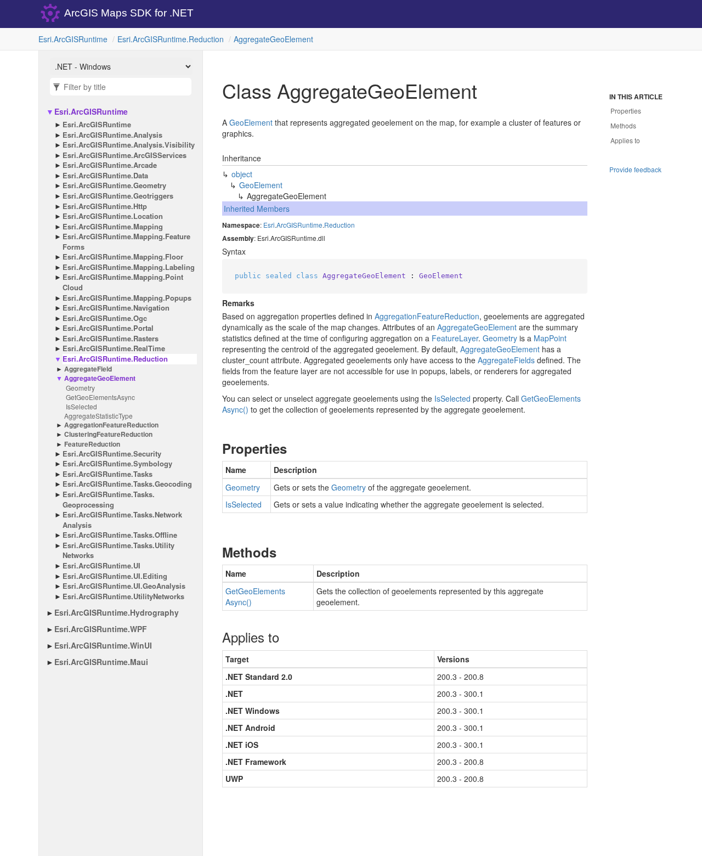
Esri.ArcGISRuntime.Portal (108, 328)
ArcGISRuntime (299, 224)
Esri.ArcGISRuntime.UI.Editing (115, 576)
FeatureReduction (92, 444)
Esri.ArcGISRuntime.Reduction (170, 38)
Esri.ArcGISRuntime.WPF (100, 628)
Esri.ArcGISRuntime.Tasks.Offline (120, 535)
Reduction (339, 224)
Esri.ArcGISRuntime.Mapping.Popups (127, 298)
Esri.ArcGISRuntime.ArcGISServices (124, 155)
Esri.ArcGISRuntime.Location (113, 216)
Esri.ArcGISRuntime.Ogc (105, 318)
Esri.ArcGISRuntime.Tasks (107, 474)
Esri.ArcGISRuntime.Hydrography (116, 612)
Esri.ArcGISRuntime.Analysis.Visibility (129, 145)
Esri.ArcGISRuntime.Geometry (114, 185)
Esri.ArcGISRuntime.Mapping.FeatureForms (126, 242)
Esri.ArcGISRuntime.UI (101, 566)
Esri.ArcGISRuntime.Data (105, 176)
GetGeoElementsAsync (100, 397)
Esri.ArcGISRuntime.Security (112, 454)
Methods (623, 125)
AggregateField (88, 369)
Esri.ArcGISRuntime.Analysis (112, 135)
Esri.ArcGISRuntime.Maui (101, 661)
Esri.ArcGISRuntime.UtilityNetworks (123, 596)
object (241, 173)
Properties (625, 110)
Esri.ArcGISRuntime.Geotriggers (118, 196)
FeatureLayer (455, 338)
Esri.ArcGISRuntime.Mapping (113, 227)
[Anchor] (213, 448)
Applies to (625, 140)
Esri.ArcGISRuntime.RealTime (114, 348)
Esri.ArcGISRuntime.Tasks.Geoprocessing (109, 499)
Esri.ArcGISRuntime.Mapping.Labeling (129, 267)
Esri (269, 224)
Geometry (80, 387)
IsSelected (81, 406)
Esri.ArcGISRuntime (72, 38)
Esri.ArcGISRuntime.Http (105, 206)
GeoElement (251, 122)
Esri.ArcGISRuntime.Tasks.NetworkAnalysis (122, 520)
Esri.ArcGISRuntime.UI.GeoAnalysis (124, 586)
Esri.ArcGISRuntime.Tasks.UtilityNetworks (118, 550)
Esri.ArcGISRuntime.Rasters (110, 338)
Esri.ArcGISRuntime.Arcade (110, 165)
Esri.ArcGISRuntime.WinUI (103, 645)
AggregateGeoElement (273, 38)
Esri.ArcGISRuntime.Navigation (116, 308)
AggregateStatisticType (98, 415)
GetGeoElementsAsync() (255, 596)
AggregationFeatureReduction (111, 425)
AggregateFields (506, 359)
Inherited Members (257, 208)
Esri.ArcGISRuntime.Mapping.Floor (123, 257)
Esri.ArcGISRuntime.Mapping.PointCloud (123, 282)
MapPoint (550, 338)
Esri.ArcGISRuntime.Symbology (117, 464)
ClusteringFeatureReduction (108, 434)
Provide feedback (635, 169)
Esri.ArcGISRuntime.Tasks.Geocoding (127, 484)
